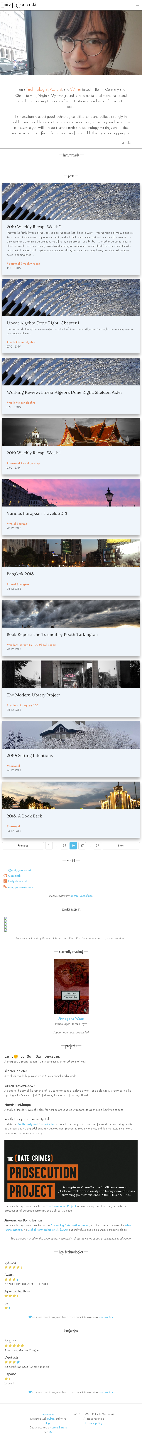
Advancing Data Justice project (69, 1225)
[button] (137, 5)
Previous (23, 845)
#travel (11, 524)
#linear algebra (25, 342)
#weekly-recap (30, 263)
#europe (21, 524)
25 (64, 845)
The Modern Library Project (33, 695)
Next (121, 845)
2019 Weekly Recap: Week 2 (34, 226)
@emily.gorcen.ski (19, 870)
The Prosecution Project (61, 1206)
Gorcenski (14, 875)
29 (97, 845)
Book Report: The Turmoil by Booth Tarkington (52, 634)
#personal (13, 263)
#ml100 (33, 645)
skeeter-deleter (15, 1071)
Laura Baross (59, 1427)
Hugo (48, 1423)
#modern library (17, 645)
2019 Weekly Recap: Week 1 (34, 452)
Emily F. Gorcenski (18, 5)
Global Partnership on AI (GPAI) (48, 1229)
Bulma (50, 1418)
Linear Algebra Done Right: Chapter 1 (43, 322)
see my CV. (106, 1317)
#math (11, 342)
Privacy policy (94, 1423)
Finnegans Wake (71, 1019)
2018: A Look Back (24, 816)
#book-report (47, 645)
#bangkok (22, 584)
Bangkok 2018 (20, 573)
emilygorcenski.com (20, 887)
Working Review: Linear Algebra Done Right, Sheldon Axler (64, 392)
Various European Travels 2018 (37, 513)
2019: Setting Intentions (30, 755)
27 (82, 845)
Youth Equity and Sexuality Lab (27, 1119)
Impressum (48, 1414)
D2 (51, 1432)
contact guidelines (81, 896)
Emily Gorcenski (18, 881)
